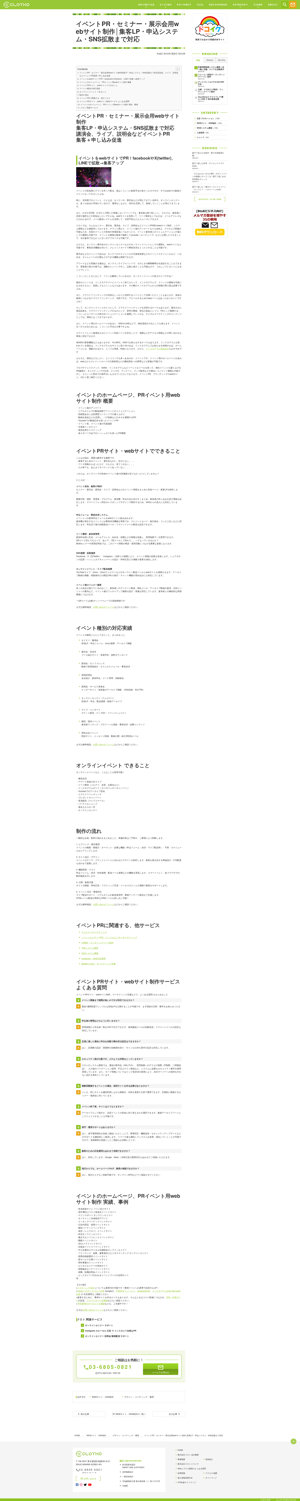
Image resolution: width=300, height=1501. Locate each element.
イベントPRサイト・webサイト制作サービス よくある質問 (104, 101)
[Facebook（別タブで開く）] (77, 1484)
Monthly (221, 59)
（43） (203, 137)
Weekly (209, 59)
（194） (210, 123)
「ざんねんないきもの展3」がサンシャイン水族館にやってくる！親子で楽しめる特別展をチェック (209, 177)
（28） (203, 132)
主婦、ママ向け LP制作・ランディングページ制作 (210, 90)
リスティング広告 (85, 1287)
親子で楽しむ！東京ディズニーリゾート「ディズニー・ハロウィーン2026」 (209, 189)
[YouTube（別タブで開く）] (89, 1484)
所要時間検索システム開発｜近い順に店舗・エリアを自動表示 (211, 68)
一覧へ (128, 1413)
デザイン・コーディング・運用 (139, 1396)
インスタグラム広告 (161, 1290)
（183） (209, 118)
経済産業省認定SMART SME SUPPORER (133, 1466)
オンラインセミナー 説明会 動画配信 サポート (107, 1336)
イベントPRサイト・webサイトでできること (98, 85)
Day (198, 60)
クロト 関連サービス (89, 107)
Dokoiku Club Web (210, 199)
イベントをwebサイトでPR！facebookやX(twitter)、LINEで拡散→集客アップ (112, 78)
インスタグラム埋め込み (157, 348)
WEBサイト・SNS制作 (103, 1396)
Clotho (273, 1499)
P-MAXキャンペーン (125, 1290)
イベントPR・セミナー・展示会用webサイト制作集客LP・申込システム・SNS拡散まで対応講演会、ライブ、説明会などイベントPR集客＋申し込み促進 (128, 74)
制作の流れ (84, 94)
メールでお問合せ (160, 1369)
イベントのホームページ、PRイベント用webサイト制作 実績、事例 (109, 104)
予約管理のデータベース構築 (91, 1303)
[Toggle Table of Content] (176, 69)
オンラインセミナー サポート (99, 1325)
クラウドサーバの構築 (97, 1300)
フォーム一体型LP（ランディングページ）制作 (211, 75)
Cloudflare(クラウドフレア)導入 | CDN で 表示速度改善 (210, 98)
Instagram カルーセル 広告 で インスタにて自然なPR (110, 1330)
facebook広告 (143, 1290)
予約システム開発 (89, 947)
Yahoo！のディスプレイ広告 (90, 1290)
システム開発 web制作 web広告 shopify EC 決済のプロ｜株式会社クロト (16, 5)
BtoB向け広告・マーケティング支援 (98, 963)
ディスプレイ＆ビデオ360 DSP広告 (211, 83)
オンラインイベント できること (92, 91)
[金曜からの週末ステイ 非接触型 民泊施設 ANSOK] (209, 28)
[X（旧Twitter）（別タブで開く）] (85, 1484)
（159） (208, 128)
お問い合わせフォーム (103, 606)
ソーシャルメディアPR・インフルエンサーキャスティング (109, 937)
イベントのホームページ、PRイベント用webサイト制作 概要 (105, 82)
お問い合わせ (88, 1478)
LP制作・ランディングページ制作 (97, 942)
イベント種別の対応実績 (89, 88)
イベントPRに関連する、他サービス (94, 98)
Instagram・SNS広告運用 (93, 958)
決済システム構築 (89, 953)
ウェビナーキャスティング (94, 932)
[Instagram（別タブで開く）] (81, 1484)
